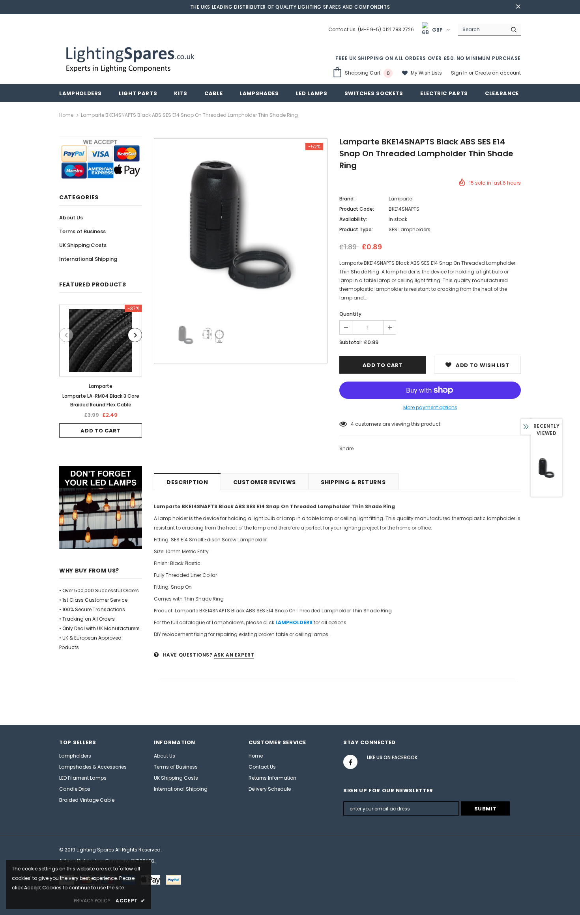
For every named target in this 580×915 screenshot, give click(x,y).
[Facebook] (350, 762)
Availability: (353, 219)
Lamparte (100, 386)
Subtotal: (350, 342)
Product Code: (356, 209)
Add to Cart (100, 430)
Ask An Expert (234, 654)
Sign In (460, 72)
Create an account (498, 72)
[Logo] (131, 58)
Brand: (347, 198)
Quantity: (351, 314)
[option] (100, 371)
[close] (518, 7)
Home (66, 115)
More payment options (430, 407)
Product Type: (356, 229)
